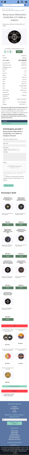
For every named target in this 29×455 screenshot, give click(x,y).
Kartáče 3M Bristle (8, 395)
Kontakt (15, 411)
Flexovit (24, 58)
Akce (14, 410)
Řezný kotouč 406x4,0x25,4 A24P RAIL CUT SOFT (7, 293)
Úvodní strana (14, 430)
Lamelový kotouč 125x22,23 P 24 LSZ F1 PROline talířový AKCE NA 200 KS (8, 330)
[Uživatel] (19, 2)
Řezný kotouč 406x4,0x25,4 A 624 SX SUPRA (8, 199)
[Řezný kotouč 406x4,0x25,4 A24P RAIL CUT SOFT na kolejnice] (7, 301)
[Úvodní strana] (6, 2)
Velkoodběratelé (14, 408)
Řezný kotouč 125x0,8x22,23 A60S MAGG (21, 349)
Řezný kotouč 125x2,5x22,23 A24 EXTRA (8, 368)
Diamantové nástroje (9, 394)
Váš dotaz (4, 121)
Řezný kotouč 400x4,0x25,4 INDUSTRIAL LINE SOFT (7, 231)
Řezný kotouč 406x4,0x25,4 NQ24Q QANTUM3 (21, 199)
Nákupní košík (14, 434)
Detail (7, 224)
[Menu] (2, 2)
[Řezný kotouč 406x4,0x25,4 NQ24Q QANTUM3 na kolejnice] (21, 206)
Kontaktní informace (14, 437)
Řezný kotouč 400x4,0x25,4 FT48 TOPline (21, 262)
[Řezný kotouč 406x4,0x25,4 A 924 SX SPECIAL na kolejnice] (21, 238)
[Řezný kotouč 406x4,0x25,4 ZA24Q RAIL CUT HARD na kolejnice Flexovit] (14, 37)
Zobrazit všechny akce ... (14, 386)
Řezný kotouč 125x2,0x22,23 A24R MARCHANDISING (8, 349)
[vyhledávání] (23, 2)
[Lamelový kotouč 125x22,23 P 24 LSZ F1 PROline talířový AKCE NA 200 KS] (7, 337)
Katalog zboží (14, 432)
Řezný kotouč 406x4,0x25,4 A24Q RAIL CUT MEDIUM (8, 262)
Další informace (23, 451)
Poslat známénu (6, 123)
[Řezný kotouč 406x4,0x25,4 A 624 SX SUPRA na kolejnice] (7, 206)
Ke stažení (14, 406)
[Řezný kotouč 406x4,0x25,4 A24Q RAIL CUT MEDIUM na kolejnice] (7, 270)
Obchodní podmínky (14, 436)
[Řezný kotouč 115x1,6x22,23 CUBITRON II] (21, 336)
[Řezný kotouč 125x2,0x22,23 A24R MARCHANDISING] (7, 356)
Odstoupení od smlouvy (14, 439)
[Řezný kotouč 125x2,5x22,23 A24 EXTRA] (7, 375)
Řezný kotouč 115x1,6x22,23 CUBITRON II (21, 329)
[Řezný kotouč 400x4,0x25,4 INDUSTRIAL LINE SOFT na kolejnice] (7, 239)
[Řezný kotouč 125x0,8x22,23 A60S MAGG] (21, 356)
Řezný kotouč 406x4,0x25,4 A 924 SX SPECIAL (21, 230)
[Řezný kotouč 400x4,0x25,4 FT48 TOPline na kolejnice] (21, 270)
